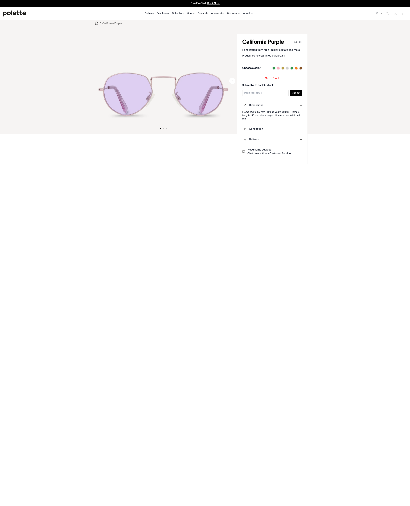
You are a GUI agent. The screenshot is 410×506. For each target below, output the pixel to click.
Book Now (213, 3)
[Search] (387, 13)
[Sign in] (395, 13)
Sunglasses (163, 13)
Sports (190, 13)
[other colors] (273, 68)
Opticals (149, 13)
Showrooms (233, 13)
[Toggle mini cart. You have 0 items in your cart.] (403, 13)
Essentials (203, 13)
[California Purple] (163, 81)
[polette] (14, 13)
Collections (178, 13)
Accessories (217, 13)
